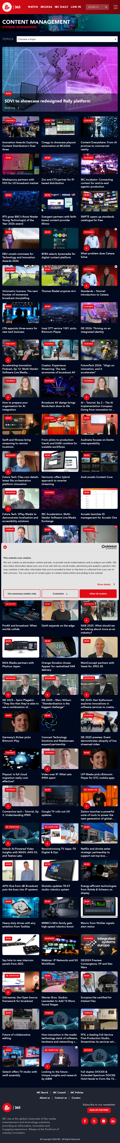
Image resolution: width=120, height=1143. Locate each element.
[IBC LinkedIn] (112, 1121)
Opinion (10, 529)
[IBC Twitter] (94, 1121)
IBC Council (59, 1092)
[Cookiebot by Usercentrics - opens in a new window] (104, 547)
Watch (33, 7)
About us (45, 1097)
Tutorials (89, 232)
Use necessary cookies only (22, 593)
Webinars (49, 938)
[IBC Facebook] (84, 1121)
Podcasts (10, 344)
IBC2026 (46, 7)
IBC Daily (61, 7)
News (8, 93)
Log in (76, 7)
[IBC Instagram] (103, 1121)
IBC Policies (77, 1092)
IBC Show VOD (90, 790)
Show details (104, 584)
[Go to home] (11, 7)
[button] (115, 7)
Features (10, 121)
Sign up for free (99, 1110)
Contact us (61, 1097)
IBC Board (42, 1092)
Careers (76, 1097)
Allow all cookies (98, 593)
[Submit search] (106, 7)
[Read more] (60, 79)
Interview (11, 455)
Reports (88, 1050)
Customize (58, 593)
